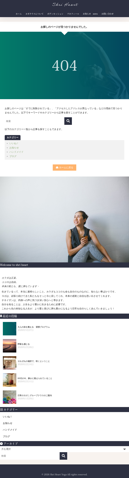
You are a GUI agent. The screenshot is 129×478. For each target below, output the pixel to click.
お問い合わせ (107, 14)
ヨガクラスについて (34, 14)
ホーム (19, 14)
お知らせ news (90, 14)
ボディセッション (55, 14)
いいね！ (14, 143)
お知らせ (14, 147)
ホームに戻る (65, 167)
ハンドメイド (16, 151)
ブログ (12, 156)
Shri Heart (65, 5)
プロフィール (73, 14)
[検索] (68, 121)
